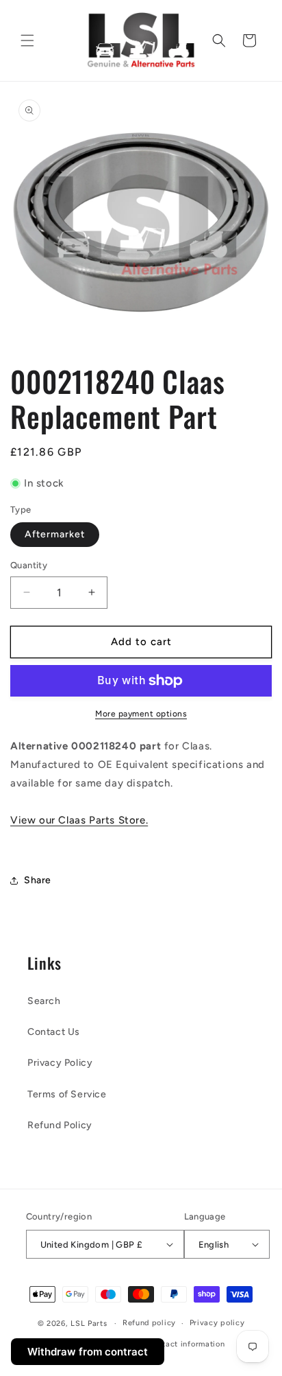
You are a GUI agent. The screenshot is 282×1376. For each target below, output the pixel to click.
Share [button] (37, 880)
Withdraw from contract (87, 1351)
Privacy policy (217, 1322)
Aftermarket (55, 534)
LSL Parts (88, 1323)
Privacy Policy (59, 1063)
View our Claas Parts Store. (79, 820)
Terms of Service (67, 1094)
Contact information (186, 1344)
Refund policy (149, 1322)
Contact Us (53, 1032)
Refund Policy (59, 1125)
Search (44, 1001)
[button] (27, 40)
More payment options (141, 714)
